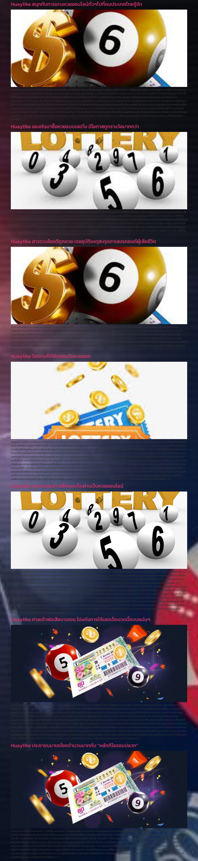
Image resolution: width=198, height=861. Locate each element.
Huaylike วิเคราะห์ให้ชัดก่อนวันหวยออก (51, 356)
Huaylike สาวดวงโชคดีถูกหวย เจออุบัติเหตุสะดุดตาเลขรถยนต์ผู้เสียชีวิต (83, 241)
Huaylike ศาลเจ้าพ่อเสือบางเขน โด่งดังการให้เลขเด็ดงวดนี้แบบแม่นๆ (80, 619)
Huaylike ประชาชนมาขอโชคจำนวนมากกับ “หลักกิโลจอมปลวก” (74, 745)
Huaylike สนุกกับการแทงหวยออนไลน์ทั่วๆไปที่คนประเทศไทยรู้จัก (76, 4)
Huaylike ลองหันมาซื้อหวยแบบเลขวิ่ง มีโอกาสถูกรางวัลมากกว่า (75, 126)
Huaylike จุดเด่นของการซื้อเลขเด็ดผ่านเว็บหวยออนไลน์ (67, 486)
